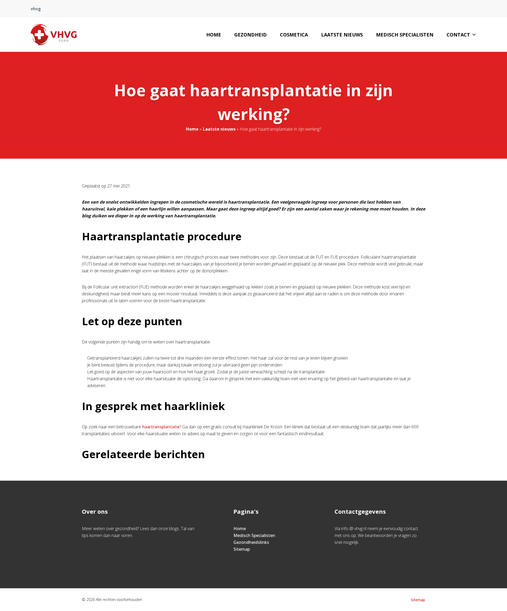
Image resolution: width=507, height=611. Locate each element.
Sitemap (241, 549)
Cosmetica (294, 34)
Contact (458, 34)
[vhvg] (54, 34)
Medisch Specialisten (404, 34)
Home (213, 34)
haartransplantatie (161, 427)
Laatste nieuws (342, 34)
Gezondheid (250, 34)
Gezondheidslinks (251, 542)
